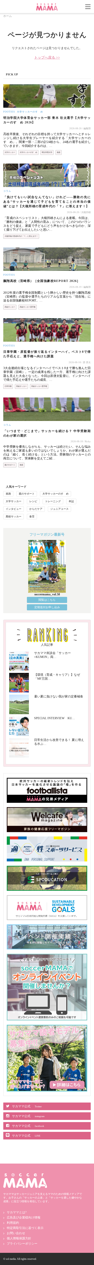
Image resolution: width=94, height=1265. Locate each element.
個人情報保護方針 (19, 1238)
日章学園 (8, 386)
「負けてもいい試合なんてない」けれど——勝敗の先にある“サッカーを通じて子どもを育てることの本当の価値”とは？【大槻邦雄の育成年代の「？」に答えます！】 (47, 201)
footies (9, 111)
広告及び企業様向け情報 (23, 1217)
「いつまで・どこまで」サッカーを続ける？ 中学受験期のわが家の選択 (47, 433)
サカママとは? (16, 1212)
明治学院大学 (47, 152)
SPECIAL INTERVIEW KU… (54, 718)
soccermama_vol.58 (47, 594)
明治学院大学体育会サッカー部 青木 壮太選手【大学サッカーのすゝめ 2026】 (47, 120)
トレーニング (53, 501)
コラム (7, 191)
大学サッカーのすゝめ (30, 111)
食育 (32, 516)
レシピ (33, 501)
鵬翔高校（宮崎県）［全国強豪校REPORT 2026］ (41, 281)
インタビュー (13, 508)
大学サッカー (10, 152)
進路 (58, 152)
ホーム (7, 16)
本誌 (71, 501)
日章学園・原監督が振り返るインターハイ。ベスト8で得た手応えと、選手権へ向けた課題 (47, 354)
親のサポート (10, 465)
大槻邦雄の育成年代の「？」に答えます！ (21, 236)
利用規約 (13, 1222)
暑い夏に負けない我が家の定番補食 (58, 696)
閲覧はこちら (47, 599)
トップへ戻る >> (47, 57)
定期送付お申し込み (47, 607)
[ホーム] (47, 5)
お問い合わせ (16, 1233)
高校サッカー (10, 307)
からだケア (35, 508)
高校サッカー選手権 (27, 307)
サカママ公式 (27, 1106)
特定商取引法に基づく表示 (25, 1228)
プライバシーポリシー (22, 1243)
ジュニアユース (59, 508)
